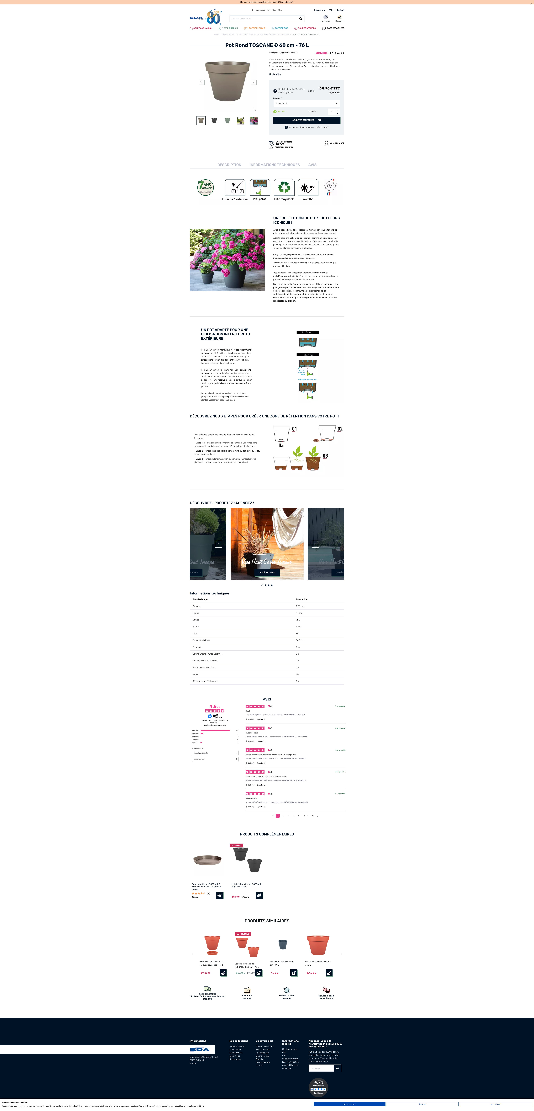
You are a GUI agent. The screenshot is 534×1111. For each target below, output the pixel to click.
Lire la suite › (275, 74)
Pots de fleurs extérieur (279, 34)
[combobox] (306, 103)
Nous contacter (263, 1049)
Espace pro (319, 10)
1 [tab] (262, 585)
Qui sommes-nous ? (265, 1046)
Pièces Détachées (334, 28)
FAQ (330, 10)
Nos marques (235, 1059)
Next (253, 82)
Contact (340, 10)
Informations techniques (275, 165)
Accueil (217, 34)
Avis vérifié (341, 706)
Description (229, 165)
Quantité (312, 111)
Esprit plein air (257, 28)
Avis (312, 165)
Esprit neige (281, 28)
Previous (201, 82)
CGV (284, 1055)
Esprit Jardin (230, 28)
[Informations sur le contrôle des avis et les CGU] (228, 720)
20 (312, 815)
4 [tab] (272, 585)
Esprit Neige (234, 1056)
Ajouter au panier (303, 120)
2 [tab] (265, 585)
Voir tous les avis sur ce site (215, 725)
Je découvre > (190, 572)
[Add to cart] (223, 972)
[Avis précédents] (273, 815)
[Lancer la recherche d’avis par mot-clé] (237, 759)
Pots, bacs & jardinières (258, 34)
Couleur (276, 98)
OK (337, 1068)
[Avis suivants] (318, 816)
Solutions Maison (202, 28)
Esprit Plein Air (235, 1053)
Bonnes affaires (307, 28)
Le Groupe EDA (262, 1053)
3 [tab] (269, 585)
